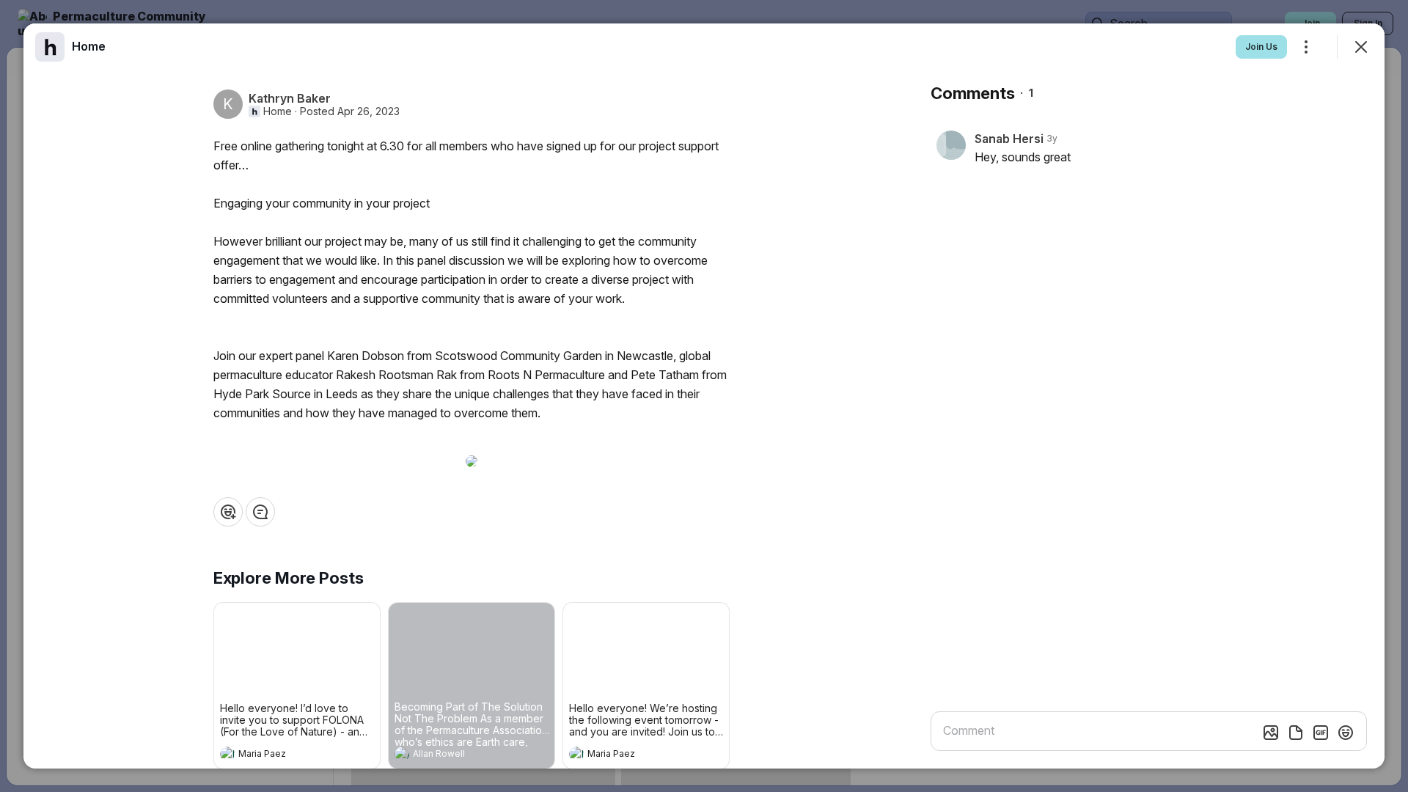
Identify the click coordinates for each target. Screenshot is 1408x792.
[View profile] (227, 754)
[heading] (282, 755)
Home (277, 111)
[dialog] (704, 396)
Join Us (1261, 46)
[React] (228, 512)
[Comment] (260, 512)
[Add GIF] (1320, 732)
